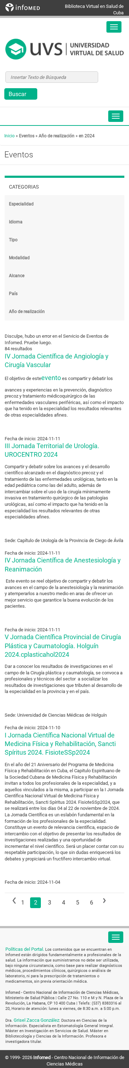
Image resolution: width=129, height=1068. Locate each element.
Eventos (26, 135)
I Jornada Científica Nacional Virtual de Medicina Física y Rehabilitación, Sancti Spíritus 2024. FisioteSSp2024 (60, 743)
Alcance (16, 275)
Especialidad (21, 204)
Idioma (16, 221)
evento (51, 377)
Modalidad (19, 257)
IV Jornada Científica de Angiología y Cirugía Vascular (57, 360)
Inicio (9, 135)
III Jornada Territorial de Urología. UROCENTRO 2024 (52, 450)
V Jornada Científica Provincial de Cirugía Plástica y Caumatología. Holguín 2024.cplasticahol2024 (63, 645)
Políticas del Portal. (25, 949)
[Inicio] (64, 49)
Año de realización (57, 135)
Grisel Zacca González (36, 1020)
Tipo (13, 239)
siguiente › (107, 900)
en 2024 (87, 135)
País (13, 293)
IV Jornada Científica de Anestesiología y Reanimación (63, 564)
